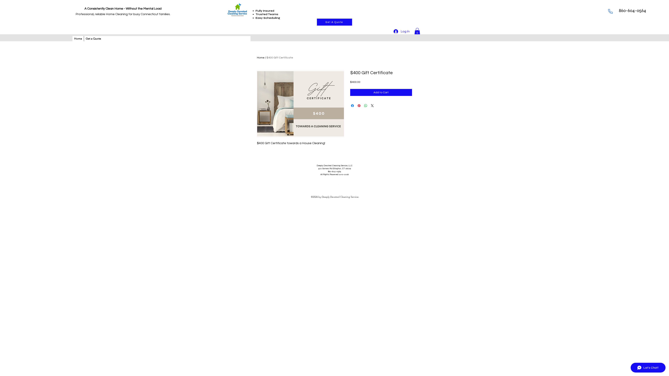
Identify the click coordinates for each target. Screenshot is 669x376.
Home (260, 57)
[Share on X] (372, 106)
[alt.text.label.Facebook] (329, 185)
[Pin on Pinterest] (359, 106)
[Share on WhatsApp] (366, 106)
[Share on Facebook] (352, 106)
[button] (417, 31)
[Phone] (610, 11)
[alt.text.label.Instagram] (334, 185)
